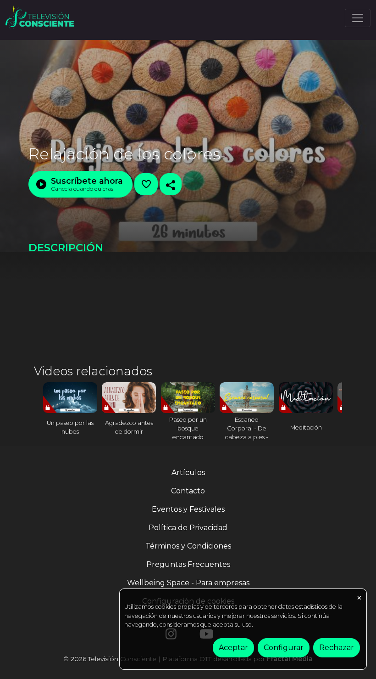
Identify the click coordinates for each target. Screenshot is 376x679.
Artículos (188, 472)
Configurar (284, 647)
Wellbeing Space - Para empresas (188, 582)
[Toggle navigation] (357, 18)
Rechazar (336, 647)
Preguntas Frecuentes (188, 564)
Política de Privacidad (188, 527)
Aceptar (233, 647)
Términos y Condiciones (188, 546)
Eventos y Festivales (188, 509)
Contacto (188, 491)
